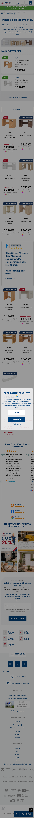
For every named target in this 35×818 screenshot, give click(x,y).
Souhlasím (17, 419)
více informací (16, 424)
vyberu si (17, 413)
